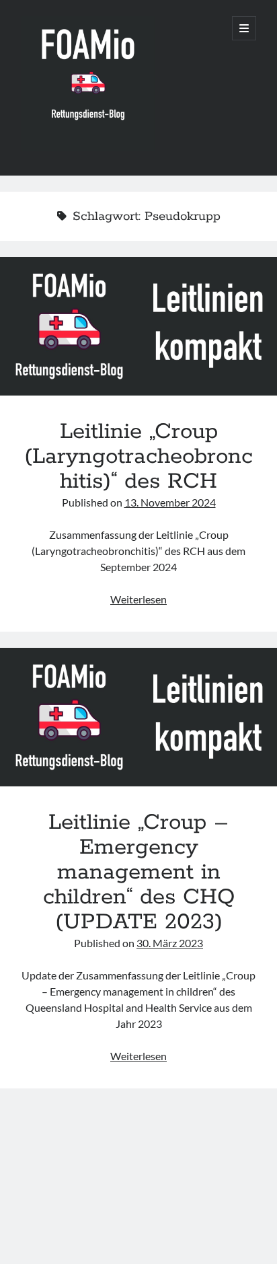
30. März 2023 (169, 942)
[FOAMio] (88, 147)
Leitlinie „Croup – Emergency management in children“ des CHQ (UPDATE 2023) (138, 717)
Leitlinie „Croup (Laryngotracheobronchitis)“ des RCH (138, 326)
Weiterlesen (138, 599)
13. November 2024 (170, 502)
